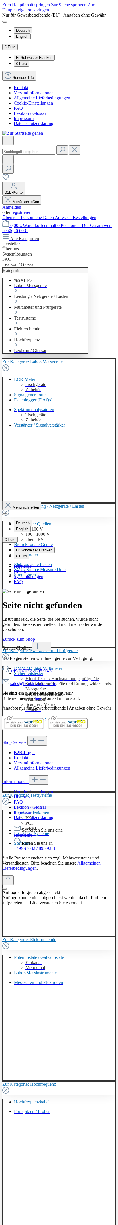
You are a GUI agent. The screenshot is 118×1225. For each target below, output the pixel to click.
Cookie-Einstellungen (33, 103)
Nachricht (23, 835)
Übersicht (11, 217)
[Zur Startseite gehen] (22, 133)
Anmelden (11, 207)
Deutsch (23, 30)
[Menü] (8, 140)
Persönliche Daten (38, 217)
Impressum (24, 118)
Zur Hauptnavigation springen (48, 7)
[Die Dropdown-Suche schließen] (74, 150)
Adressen (64, 217)
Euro (21, 63)
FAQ (18, 108)
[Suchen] (62, 150)
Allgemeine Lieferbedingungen (42, 97)
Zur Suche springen (69, 4)
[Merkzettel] (5, 178)
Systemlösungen (28, 576)
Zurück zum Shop (18, 639)
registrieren (21, 212)
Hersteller (22, 566)
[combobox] (28, 152)
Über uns (22, 571)
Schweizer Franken (34, 57)
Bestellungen (84, 217)
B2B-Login (24, 752)
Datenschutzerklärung (33, 123)
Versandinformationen (34, 92)
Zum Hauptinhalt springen (26, 4)
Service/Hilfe (23, 77)
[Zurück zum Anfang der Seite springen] (8, 880)
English (22, 36)
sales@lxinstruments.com (33, 683)
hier (38, 698)
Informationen (15, 781)
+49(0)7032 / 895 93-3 (31, 670)
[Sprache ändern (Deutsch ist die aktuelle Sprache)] (4, 22)
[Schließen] (4, 889)
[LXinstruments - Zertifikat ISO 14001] (67, 728)
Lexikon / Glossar (30, 113)
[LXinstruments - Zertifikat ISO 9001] (23, 728)
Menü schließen (26, 202)
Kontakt (21, 87)
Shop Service (14, 742)
